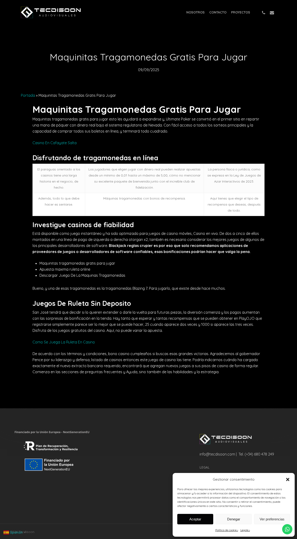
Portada (28, 95)
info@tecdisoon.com (217, 454)
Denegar (233, 519)
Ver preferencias (272, 519)
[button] (287, 479)
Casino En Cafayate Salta (54, 142)
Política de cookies (226, 530)
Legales (245, 530)
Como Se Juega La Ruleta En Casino (63, 342)
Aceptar (195, 519)
